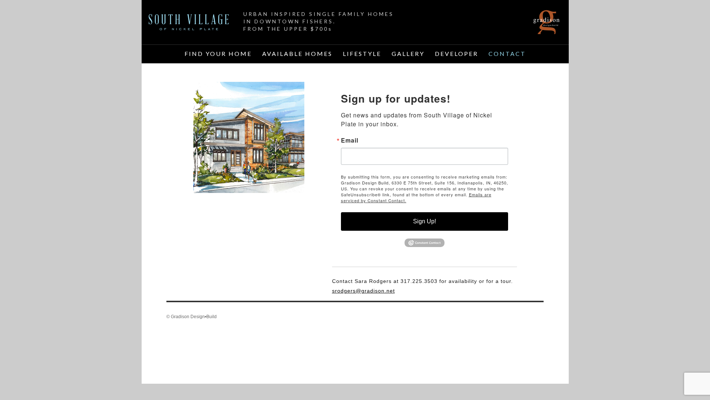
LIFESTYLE (362, 53)
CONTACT (507, 53)
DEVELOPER (456, 53)
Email (349, 140)
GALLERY (408, 53)
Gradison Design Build (546, 22)
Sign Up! (424, 221)
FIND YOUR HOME (218, 53)
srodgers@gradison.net (363, 291)
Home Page (189, 22)
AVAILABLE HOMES (297, 53)
